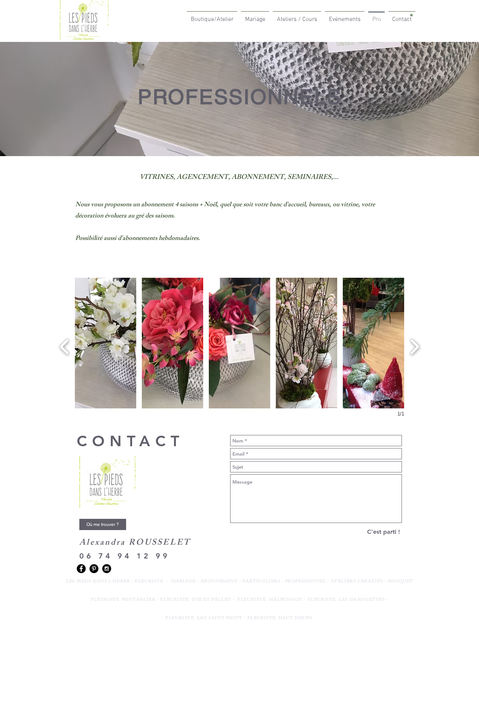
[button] (105, 343)
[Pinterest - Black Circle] (93, 568)
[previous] (64, 346)
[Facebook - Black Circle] (81, 568)
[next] (414, 346)
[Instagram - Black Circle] (106, 568)
